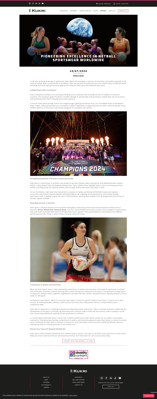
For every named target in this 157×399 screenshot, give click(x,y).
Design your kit (85, 11)
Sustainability (46, 385)
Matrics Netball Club (45, 210)
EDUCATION (64, 11)
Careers (46, 387)
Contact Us (123, 11)
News (46, 380)
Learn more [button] (73, 395)
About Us (112, 11)
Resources (78, 377)
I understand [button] (148, 395)
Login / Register (121, 4)
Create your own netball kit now (78, 341)
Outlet (103, 11)
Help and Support (78, 380)
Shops (95, 11)
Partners (73, 11)
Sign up (111, 386)
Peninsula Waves (60, 210)
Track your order (78, 382)
